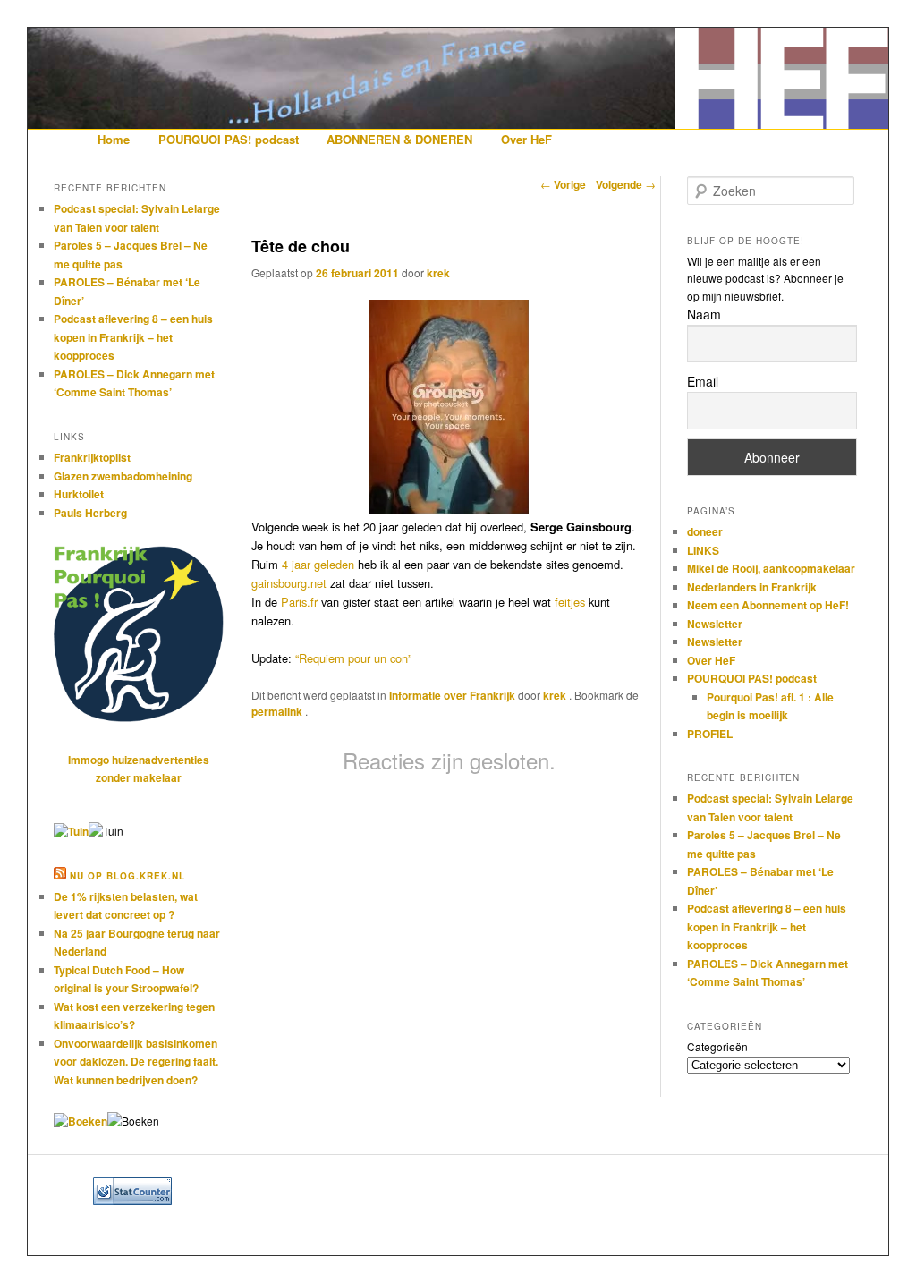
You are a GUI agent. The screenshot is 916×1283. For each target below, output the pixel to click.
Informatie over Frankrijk (452, 695)
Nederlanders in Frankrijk (752, 587)
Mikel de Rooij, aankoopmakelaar (771, 568)
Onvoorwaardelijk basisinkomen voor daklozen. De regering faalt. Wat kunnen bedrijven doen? (136, 1061)
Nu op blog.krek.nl (127, 876)
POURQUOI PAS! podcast (228, 139)
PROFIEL (710, 734)
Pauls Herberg (90, 513)
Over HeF (526, 139)
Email (702, 381)
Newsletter (714, 624)
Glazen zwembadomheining (123, 476)
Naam (704, 314)
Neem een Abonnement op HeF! (768, 605)
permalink (278, 711)
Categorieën (717, 1046)
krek (438, 273)
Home (114, 139)
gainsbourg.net (289, 582)
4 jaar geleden (318, 564)
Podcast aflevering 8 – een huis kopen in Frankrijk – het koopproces (133, 336)
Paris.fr (299, 601)
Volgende (626, 184)
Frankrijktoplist (92, 457)
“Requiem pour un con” (353, 658)
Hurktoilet (79, 494)
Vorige (563, 184)
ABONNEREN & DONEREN (399, 139)
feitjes (570, 601)
